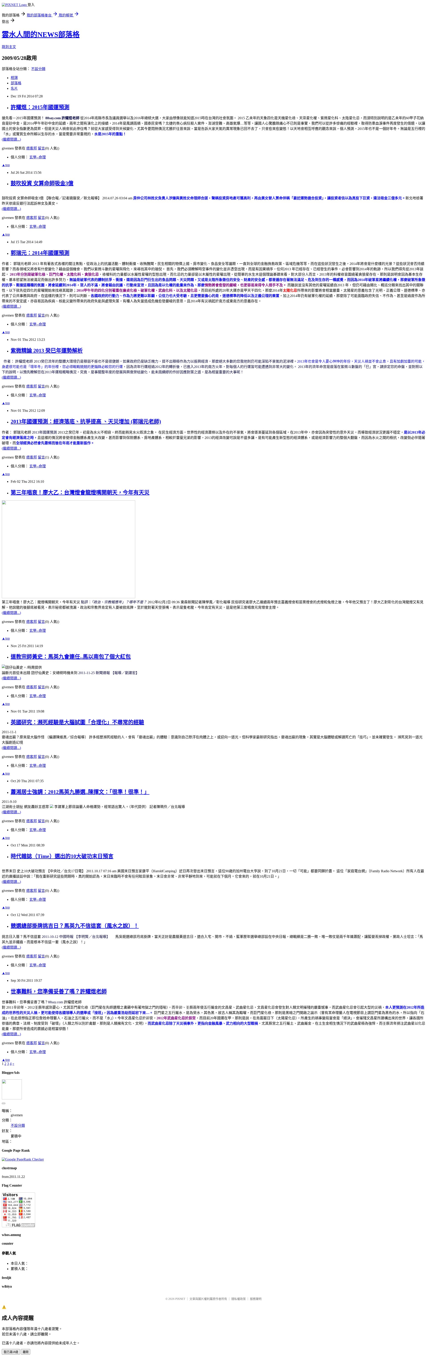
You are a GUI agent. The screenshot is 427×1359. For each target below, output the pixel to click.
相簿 (14, 78)
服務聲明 (256, 1298)
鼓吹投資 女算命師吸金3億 (42, 183)
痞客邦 (31, 148)
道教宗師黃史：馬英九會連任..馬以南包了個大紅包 (71, 657)
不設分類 (38, 69)
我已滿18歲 (11, 1352)
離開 (25, 1352)
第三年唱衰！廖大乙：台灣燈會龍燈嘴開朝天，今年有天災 (80, 492)
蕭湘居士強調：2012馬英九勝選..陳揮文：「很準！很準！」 (80, 792)
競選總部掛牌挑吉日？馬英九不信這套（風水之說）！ (75, 926)
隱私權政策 (238, 1298)
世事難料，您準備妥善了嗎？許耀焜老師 (59, 991)
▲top (6, 165)
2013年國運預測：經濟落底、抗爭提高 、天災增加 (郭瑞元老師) (86, 421)
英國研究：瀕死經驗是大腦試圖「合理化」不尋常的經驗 (77, 722)
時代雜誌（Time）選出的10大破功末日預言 (62, 856)
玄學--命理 (37, 157)
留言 (41, 148)
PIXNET (180, 1298)
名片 (14, 88)
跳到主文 (9, 47)
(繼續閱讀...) (11, 139)
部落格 (16, 83)
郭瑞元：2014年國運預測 (40, 253)
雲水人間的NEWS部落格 (41, 34)
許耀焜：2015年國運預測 (40, 107)
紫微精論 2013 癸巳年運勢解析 (47, 350)
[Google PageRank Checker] (23, 1159)
